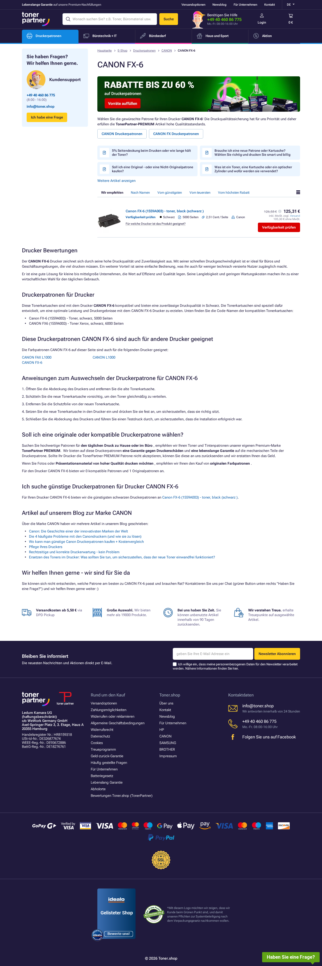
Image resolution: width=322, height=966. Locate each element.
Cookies (97, 743)
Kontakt (269, 4)
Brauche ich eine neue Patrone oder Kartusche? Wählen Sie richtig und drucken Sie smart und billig (252, 152)
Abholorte (98, 789)
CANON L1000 (104, 357)
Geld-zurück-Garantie (107, 756)
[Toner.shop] (36, 19)
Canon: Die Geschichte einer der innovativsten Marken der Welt (78, 531)
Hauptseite (104, 50)
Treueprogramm (103, 749)
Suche (169, 19)
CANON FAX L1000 (36, 357)
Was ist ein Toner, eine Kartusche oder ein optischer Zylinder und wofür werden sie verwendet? (253, 169)
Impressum (168, 756)
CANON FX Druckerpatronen (176, 134)
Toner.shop (169, 694)
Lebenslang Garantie (107, 782)
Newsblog (219, 4)
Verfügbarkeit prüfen (279, 227)
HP (161, 730)
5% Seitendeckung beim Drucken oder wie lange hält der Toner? (151, 152)
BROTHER (167, 749)
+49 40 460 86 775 (224, 19)
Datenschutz (100, 736)
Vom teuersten (200, 192)
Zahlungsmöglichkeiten (108, 710)
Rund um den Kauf (108, 694)
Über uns (166, 703)
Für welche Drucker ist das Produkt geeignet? (156, 223)
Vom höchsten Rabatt (233, 192)
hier (235, 668)
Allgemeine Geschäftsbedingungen (117, 723)
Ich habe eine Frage (47, 117)
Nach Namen (140, 192)
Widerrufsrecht (102, 730)
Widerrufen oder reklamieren (112, 716)
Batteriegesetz (102, 776)
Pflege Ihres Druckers (45, 547)
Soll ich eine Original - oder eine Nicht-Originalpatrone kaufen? (152, 169)
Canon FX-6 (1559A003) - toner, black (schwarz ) (165, 211)
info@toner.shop (40, 106)
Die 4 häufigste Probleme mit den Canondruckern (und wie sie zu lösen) (85, 536)
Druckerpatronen (144, 50)
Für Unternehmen (245, 4)
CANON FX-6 (32, 362)
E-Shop (122, 50)
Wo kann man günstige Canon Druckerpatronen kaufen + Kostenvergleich (86, 542)
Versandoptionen (193, 4)
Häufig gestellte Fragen (109, 763)
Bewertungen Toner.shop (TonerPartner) (122, 796)
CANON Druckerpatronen (122, 134)
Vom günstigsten (169, 192)
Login (262, 22)
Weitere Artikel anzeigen (116, 181)
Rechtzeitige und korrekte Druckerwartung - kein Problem (74, 552)
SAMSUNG (167, 743)
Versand (295, 215)
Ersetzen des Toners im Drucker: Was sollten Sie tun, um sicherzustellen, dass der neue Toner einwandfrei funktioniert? (122, 557)
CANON (166, 50)
